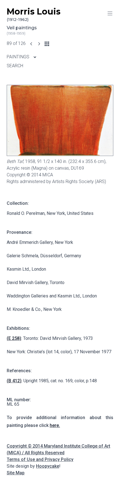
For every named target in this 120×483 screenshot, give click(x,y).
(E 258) (14, 338)
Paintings (18, 56)
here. (55, 425)
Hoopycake (47, 466)
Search (15, 65)
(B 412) (14, 380)
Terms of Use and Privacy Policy (40, 459)
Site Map (16, 472)
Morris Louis (34, 14)
